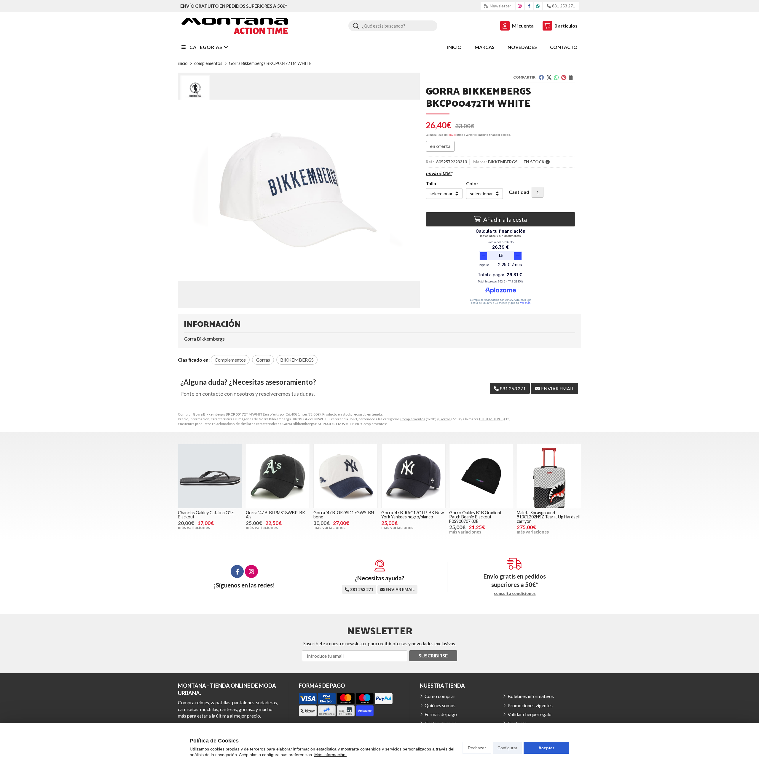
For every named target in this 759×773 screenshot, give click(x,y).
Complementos (412, 419)
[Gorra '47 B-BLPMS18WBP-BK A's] (278, 476)
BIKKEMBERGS (491, 419)
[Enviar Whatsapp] (538, 5)
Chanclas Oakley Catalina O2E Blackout (206, 514)
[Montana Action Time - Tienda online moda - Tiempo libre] (234, 26)
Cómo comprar (440, 696)
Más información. (330, 754)
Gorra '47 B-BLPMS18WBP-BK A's (275, 514)
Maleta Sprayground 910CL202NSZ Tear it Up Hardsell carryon (548, 517)
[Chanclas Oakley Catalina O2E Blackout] (210, 476)
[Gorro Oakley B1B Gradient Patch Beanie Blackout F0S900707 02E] (481, 476)
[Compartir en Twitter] (549, 77)
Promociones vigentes (530, 705)
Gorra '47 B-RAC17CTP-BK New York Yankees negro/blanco (412, 514)
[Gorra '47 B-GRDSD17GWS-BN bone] (345, 476)
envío (452, 134)
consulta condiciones (515, 593)
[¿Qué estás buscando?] (392, 25)
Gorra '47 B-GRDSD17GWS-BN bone (343, 514)
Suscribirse (433, 655)
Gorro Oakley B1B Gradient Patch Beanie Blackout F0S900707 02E (475, 517)
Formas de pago (441, 714)
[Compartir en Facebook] (541, 77)
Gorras (445, 419)
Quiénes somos (440, 705)
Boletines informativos (531, 696)
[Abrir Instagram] (520, 5)
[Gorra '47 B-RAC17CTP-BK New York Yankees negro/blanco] (413, 476)
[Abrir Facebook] (529, 5)
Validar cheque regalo (529, 714)
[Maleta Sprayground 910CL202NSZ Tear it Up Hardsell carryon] (549, 476)
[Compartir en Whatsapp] (556, 77)
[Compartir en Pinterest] (563, 77)
